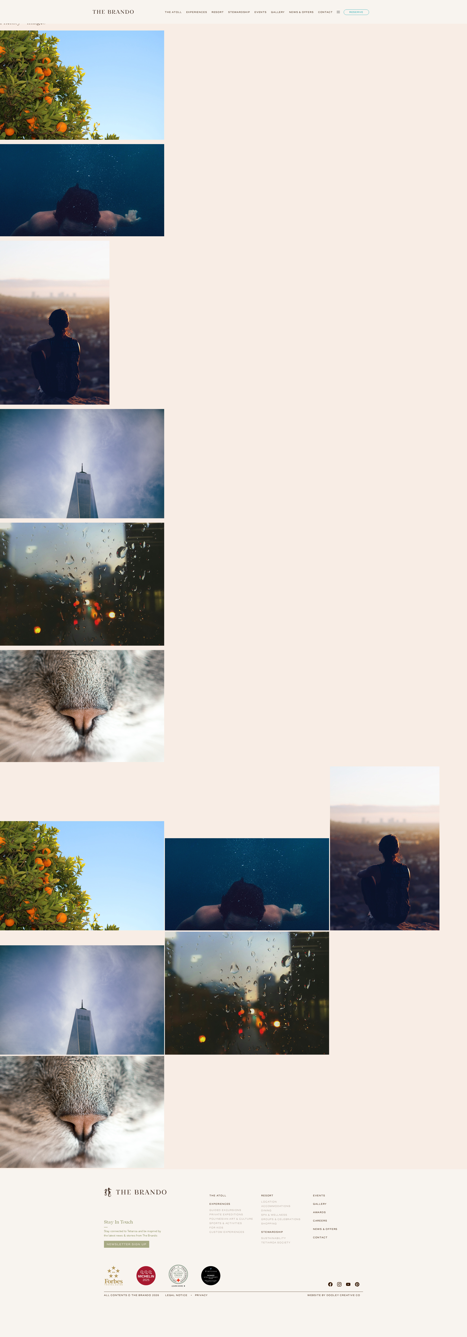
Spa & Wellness (274, 1214)
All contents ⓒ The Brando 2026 (131, 1295)
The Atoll (173, 12)
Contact (325, 12)
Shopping (269, 1223)
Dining (266, 1210)
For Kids (216, 1227)
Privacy (201, 1295)
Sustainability (273, 1238)
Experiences (196, 12)
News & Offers (301, 12)
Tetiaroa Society (276, 1242)
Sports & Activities (225, 1223)
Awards (319, 1212)
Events (260, 12)
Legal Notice (176, 1295)
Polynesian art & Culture (231, 1218)
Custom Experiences (226, 1232)
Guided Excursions (225, 1210)
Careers (320, 1220)
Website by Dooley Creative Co (333, 1295)
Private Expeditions (226, 1214)
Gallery (278, 12)
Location (269, 1201)
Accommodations (275, 1206)
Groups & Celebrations (281, 1219)
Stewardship (239, 12)
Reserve (356, 12)
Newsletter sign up (126, 1244)
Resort (218, 12)
